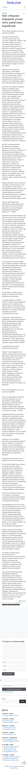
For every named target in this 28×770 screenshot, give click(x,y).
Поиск (3, 698)
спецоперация (15, 604)
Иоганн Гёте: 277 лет (10, 727)
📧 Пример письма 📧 (7, 691)
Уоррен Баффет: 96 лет (10, 739)
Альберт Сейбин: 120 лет (11, 715)
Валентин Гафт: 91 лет (10, 748)
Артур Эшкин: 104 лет (10, 749)
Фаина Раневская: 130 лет (11, 722)
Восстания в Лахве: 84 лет (11, 760)
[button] (25, 7)
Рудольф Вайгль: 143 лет (11, 751)
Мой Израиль (19, 602)
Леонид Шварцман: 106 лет (12, 741)
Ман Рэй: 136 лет (9, 720)
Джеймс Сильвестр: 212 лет (12, 756)
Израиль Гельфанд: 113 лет (11, 746)
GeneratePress (14, 768)
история (5, 604)
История (4, 13)
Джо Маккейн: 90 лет (10, 734)
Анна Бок (23, 601)
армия (9, 604)
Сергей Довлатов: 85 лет (11, 758)
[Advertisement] (14, 623)
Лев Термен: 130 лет (10, 729)
